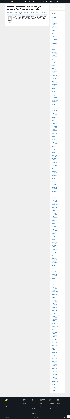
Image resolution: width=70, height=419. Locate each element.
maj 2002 (53, 387)
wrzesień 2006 (54, 352)
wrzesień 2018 (54, 153)
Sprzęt (34, 1)
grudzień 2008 (54, 323)
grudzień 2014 (54, 219)
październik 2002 (55, 381)
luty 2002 (53, 390)
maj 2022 (53, 90)
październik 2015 (55, 204)
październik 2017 (55, 169)
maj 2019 (53, 142)
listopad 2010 (54, 290)
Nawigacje (33, 408)
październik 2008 (55, 326)
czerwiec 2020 (54, 123)
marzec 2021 (54, 110)
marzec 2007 (54, 351)
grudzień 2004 (54, 364)
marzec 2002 (54, 388)
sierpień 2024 (54, 50)
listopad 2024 (54, 46)
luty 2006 (53, 355)
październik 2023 (55, 65)
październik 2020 (55, 117)
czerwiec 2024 (54, 53)
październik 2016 (55, 187)
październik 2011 (55, 274)
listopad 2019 (54, 133)
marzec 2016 (54, 197)
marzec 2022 (54, 92)
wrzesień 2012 (54, 258)
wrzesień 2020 (54, 119)
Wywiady (50, 406)
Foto (58, 406)
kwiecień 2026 (54, 21)
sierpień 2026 (54, 16)
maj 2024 (53, 55)
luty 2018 (53, 164)
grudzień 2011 (54, 271)
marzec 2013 (54, 249)
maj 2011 (53, 281)
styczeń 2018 (54, 165)
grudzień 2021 (54, 97)
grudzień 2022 (54, 79)
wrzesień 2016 (54, 188)
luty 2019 (53, 146)
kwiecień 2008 (54, 335)
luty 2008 (53, 338)
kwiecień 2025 (54, 39)
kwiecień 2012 (54, 265)
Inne (51, 1)
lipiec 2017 (54, 174)
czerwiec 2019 (54, 140)
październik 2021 (55, 100)
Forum (11, 12)
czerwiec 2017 (54, 175)
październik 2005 (55, 359)
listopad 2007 (54, 342)
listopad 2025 (54, 29)
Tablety (33, 405)
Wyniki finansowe (51, 403)
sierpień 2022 (54, 85)
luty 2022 (53, 94)
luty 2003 (53, 377)
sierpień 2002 (54, 383)
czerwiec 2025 (54, 36)
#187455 (45, 14)
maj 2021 (53, 107)
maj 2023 (53, 72)
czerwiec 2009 (54, 314)
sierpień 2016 (54, 190)
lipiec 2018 (54, 156)
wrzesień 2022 (54, 84)
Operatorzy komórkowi (22, 12)
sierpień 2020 (54, 120)
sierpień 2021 (54, 103)
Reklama (50, 411)
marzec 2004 (54, 371)
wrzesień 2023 (54, 66)
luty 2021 (53, 111)
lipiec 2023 (54, 69)
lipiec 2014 (54, 226)
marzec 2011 (54, 284)
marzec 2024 (54, 58)
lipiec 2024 (54, 52)
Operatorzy (40, 1)
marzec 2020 (54, 127)
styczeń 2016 (54, 200)
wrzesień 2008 (54, 327)
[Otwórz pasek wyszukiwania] (57, 1)
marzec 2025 (54, 40)
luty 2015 (53, 216)
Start (25, 1)
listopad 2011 (54, 272)
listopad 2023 (54, 63)
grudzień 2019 (54, 132)
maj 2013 (53, 246)
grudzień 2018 (54, 149)
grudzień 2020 (54, 114)
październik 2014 (55, 222)
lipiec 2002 (54, 384)
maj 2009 (53, 316)
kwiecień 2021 (54, 108)
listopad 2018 (54, 150)
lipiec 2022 (54, 87)
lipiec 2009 (54, 313)
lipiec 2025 (54, 34)
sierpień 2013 (54, 242)
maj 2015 (53, 211)
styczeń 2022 (54, 95)
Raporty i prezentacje (52, 401)
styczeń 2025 (54, 43)
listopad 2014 (54, 220)
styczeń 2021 (54, 113)
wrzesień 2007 (54, 345)
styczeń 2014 (54, 235)
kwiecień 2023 (54, 74)
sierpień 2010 (54, 294)
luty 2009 (53, 320)
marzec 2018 (54, 162)
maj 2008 (53, 333)
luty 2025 (53, 42)
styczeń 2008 (54, 339)
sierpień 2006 (54, 354)
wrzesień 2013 (54, 240)
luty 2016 (53, 198)
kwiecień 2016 (54, 195)
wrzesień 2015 (54, 206)
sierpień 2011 (54, 277)
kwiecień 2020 (54, 126)
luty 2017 (53, 181)
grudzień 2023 (54, 62)
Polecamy (24, 403)
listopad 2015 (54, 203)
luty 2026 (53, 24)
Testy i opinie (34, 401)
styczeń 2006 (54, 356)
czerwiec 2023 (54, 71)
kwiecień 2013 (54, 248)
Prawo (50, 408)
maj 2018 (53, 159)
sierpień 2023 (54, 68)
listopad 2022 (54, 81)
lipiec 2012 (54, 261)
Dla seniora (33, 406)
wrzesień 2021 (54, 101)
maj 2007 (53, 349)
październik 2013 (55, 239)
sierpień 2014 (54, 224)
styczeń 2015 (54, 217)
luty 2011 (53, 285)
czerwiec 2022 (54, 88)
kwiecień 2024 (54, 56)
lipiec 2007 (54, 348)
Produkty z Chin (34, 413)
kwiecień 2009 (54, 317)
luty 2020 (53, 129)
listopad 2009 (54, 307)
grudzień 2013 (54, 236)
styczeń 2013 (54, 252)
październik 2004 (55, 367)
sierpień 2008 (54, 329)
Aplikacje (58, 405)
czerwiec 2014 (54, 227)
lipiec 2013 (54, 243)
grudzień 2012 (54, 253)
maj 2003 (53, 375)
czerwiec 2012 (54, 262)
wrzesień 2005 (54, 361)
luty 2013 (53, 251)
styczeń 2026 (54, 26)
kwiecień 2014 (54, 230)
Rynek (46, 1)
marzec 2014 (54, 232)
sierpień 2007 (54, 346)
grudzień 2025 (54, 27)
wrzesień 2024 (54, 49)
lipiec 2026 (54, 17)
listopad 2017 (54, 168)
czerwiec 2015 (54, 210)
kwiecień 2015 (54, 213)
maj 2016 (53, 194)
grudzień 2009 (54, 306)
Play (41, 403)
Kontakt (35, 417)
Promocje (24, 401)
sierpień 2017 (54, 172)
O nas (32, 417)
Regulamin (42, 417)
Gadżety (33, 411)
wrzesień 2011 (54, 275)
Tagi (45, 417)
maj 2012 (53, 264)
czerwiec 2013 (54, 245)
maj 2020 (53, 124)
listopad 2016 (54, 185)
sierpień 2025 (54, 33)
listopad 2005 (54, 358)
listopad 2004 (54, 365)
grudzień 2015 (54, 201)
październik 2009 (55, 309)
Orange (41, 401)
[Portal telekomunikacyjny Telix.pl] (8, 400)
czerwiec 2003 (54, 374)
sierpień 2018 (54, 155)
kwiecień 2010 (54, 300)
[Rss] (6, 406)
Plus (41, 406)
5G (40, 408)
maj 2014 (53, 229)
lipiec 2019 (54, 139)
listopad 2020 (54, 116)
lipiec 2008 (54, 330)
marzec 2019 (54, 145)
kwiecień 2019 (54, 143)
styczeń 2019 (54, 148)
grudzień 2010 (54, 288)
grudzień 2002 (54, 378)
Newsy (29, 1)
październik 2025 (55, 30)
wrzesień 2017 (54, 171)
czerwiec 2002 (54, 385)
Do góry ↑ (63, 417)
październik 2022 (55, 82)
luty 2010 (53, 303)
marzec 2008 (54, 336)
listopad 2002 (54, 380)
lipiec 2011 (54, 278)
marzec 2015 (54, 214)
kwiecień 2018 (54, 161)
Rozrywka (59, 403)
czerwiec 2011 (54, 280)
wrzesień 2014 (54, 223)
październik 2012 (55, 256)
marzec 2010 (54, 301)
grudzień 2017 (54, 166)
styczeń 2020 (54, 130)
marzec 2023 (54, 75)
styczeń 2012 (54, 269)
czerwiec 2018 (54, 158)
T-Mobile (41, 405)
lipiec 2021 (54, 104)
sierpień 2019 (54, 137)
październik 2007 (55, 343)
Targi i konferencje (52, 405)
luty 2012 (53, 268)
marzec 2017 (54, 179)
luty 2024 (53, 59)
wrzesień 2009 (54, 310)
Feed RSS (48, 417)
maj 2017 (53, 177)
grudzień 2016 (54, 184)
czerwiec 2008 (54, 332)
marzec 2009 (54, 319)
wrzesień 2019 (54, 136)
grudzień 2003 (54, 372)
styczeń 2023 (54, 78)
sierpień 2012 (54, 259)
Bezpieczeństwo (60, 401)
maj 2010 (53, 298)
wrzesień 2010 (54, 293)
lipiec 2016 (54, 191)
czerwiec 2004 (54, 368)
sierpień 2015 (54, 207)
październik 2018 (55, 152)
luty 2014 (53, 233)
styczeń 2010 (54, 304)
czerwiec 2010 (54, 297)
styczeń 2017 (54, 182)
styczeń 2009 (54, 322)
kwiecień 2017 (54, 178)
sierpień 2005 (54, 362)
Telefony (33, 403)
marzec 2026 (54, 23)
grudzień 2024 (54, 45)
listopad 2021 (54, 98)
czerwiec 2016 (54, 193)
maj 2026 (53, 20)
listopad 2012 (54, 255)
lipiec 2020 (54, 121)
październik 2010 (55, 291)
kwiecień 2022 (54, 91)
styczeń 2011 (54, 287)
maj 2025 (53, 37)
